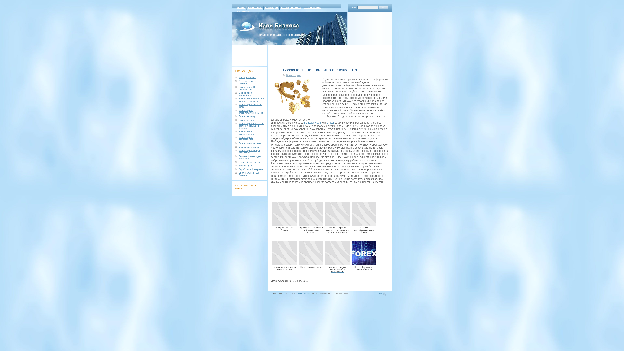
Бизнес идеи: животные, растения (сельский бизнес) (251, 125)
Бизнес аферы (255, 7)
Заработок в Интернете (251, 169)
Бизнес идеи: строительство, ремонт (251, 111)
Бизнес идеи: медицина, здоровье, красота (252, 99)
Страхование (243, 12)
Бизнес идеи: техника (250, 143)
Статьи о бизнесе (312, 7)
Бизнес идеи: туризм (249, 147)
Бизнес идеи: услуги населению (249, 151)
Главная (241, 7)
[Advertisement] (365, 27)
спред (330, 122)
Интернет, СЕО (246, 165)
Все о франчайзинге (291, 7)
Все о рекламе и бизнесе (247, 82)
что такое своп (312, 122)
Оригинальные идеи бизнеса (249, 174)
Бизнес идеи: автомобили (246, 93)
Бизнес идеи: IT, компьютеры (247, 88)
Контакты (382, 293)
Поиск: (353, 8)
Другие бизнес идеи (249, 162)
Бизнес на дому (247, 116)
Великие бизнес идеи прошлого (250, 157)
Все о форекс (271, 7)
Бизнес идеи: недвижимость (246, 132)
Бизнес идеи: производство (246, 138)
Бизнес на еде (246, 120)
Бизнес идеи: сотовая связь (250, 105)
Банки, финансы (247, 77)
